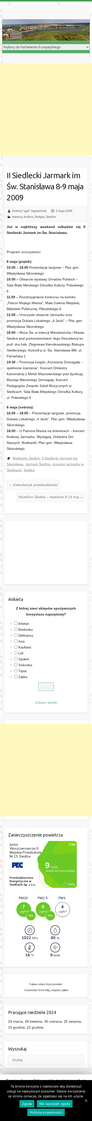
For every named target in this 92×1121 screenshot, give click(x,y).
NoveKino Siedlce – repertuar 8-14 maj (50, 497)
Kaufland (24, 647)
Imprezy (17, 217)
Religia (39, 217)
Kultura (28, 217)
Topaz (22, 671)
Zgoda (27, 1104)
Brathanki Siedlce (26, 458)
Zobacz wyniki (46, 702)
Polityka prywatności (46, 1112)
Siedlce (51, 217)
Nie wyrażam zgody (54, 1104)
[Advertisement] (46, 109)
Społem (23, 659)
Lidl (20, 653)
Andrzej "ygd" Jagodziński (29, 211)
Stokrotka (25, 665)
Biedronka (25, 629)
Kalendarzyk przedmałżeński (33, 485)
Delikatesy (25, 635)
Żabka (22, 677)
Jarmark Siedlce (37, 464)
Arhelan (23, 624)
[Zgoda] (85, 1100)
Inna (21, 641)
